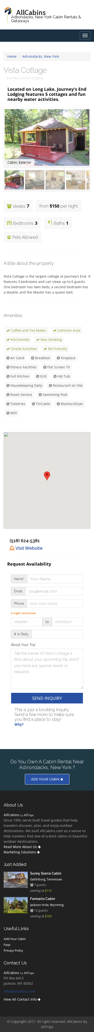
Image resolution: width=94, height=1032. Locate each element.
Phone (19, 603)
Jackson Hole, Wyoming (47, 905)
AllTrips (29, 815)
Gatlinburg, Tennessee (46, 879)
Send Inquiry (47, 698)
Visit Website (28, 548)
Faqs (7, 944)
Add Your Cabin (15, 939)
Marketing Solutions (20, 852)
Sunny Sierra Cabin (45, 873)
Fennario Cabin (42, 899)
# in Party (21, 634)
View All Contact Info (21, 999)
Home (12, 56)
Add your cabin (45, 779)
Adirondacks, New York (40, 56)
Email (18, 591)
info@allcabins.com (19, 991)
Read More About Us (21, 846)
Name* (19, 579)
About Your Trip (23, 645)
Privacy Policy (13, 950)
